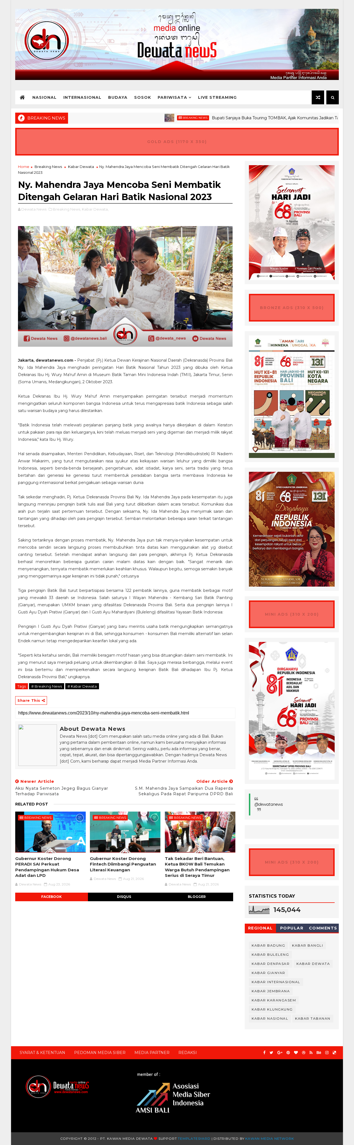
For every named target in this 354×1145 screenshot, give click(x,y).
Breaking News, (67, 209)
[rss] (311, 1053)
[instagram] (327, 1053)
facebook (51, 897)
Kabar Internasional (276, 982)
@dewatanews (268, 804)
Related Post (31, 804)
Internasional (82, 97)
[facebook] (264, 1053)
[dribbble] (304, 1053)
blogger (197, 897)
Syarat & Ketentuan (42, 1052)
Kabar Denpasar (271, 964)
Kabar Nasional (270, 1018)
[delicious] (334, 1053)
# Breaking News (46, 686)
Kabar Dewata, (95, 209)
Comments (323, 928)
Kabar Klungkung (272, 1009)
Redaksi (187, 1052)
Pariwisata (172, 97)
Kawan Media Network (269, 1138)
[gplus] (280, 1053)
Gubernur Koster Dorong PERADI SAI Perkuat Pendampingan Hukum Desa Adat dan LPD (47, 867)
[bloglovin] (296, 1053)
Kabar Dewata (81, 166)
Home (23, 166)
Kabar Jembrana (271, 991)
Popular (292, 928)
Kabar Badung (268, 945)
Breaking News (167, 118)
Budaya (117, 97)
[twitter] (271, 1053)
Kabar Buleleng (270, 954)
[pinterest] (288, 1053)
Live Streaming (217, 97)
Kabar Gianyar (268, 973)
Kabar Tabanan (312, 1018)
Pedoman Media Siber (100, 1052)
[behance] (318, 1053)
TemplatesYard (194, 1138)
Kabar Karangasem (274, 1000)
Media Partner (152, 1052)
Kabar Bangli (307, 945)
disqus (124, 897)
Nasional (44, 97)
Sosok (142, 97)
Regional (260, 928)
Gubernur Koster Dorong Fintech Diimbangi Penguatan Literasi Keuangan (123, 864)
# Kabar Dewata (82, 686)
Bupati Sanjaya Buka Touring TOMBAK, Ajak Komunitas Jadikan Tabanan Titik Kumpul (266, 117)
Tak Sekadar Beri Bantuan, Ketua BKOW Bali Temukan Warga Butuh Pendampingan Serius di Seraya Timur (197, 867)
